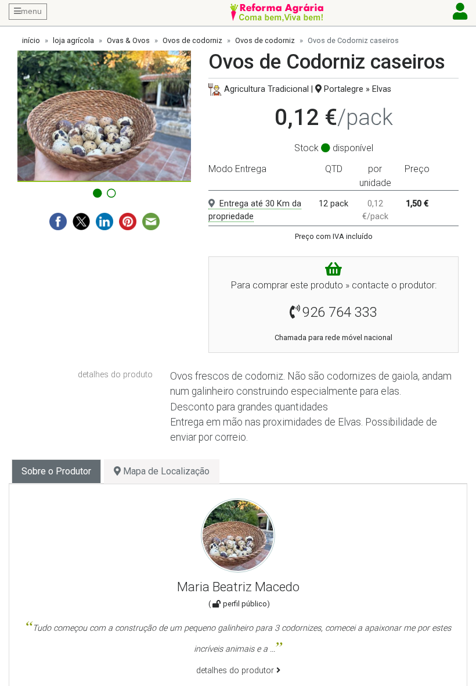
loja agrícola (73, 40)
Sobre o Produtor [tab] (56, 471)
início (31, 40)
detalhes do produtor (236, 671)
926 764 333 (339, 312)
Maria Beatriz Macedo (238, 586)
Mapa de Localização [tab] (165, 471)
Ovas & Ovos (128, 40)
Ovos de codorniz (192, 40)
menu (31, 11)
